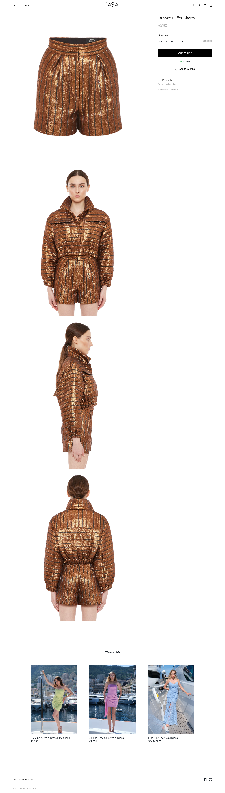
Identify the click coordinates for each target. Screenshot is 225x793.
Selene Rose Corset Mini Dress (106, 738)
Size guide (207, 41)
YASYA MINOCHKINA (29, 789)
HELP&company (25, 780)
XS (161, 41)
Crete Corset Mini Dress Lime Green (50, 738)
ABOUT (26, 5)
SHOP (15, 5)
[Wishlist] (205, 5)
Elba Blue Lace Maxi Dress (163, 738)
